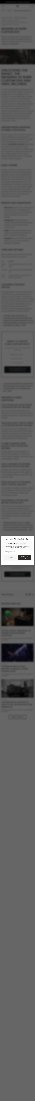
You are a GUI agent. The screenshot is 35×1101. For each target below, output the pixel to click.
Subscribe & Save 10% (24, 557)
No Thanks (10, 557)
